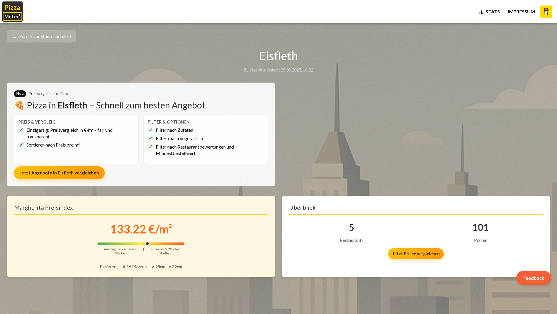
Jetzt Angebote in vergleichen (59, 172)
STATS (493, 11)
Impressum (521, 11)
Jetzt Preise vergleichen (416, 253)
